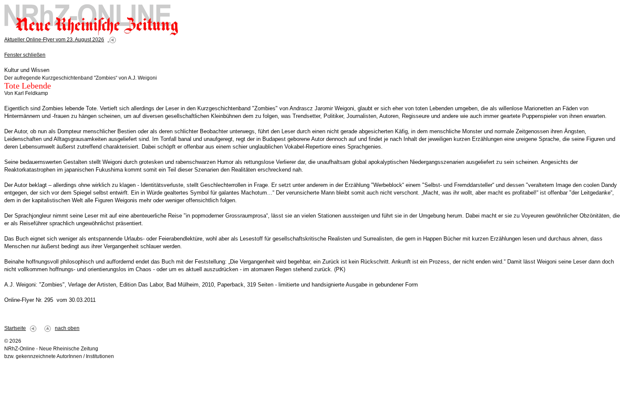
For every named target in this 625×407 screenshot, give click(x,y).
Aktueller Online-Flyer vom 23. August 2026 (54, 40)
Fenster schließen (24, 55)
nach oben (67, 328)
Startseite (15, 328)
